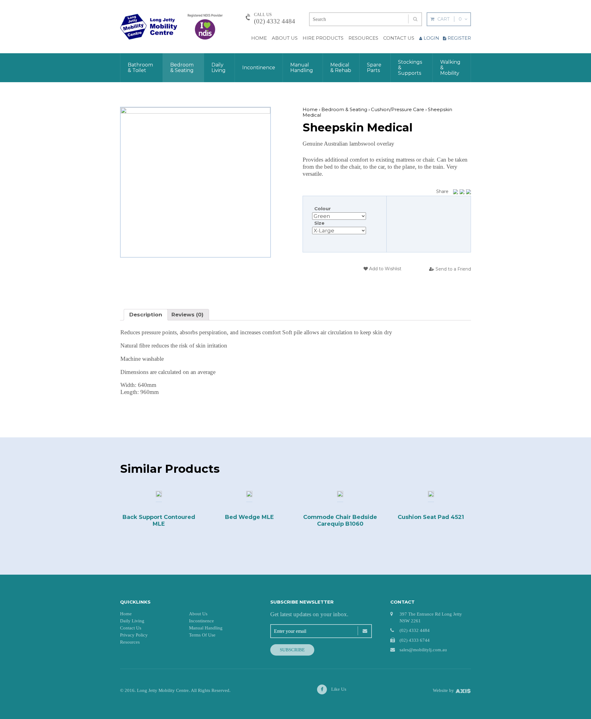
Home (259, 38)
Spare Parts (374, 67)
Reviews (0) (187, 314)
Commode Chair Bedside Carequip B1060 (340, 520)
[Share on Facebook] (455, 191)
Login (431, 38)
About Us (285, 38)
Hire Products (323, 38)
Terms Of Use (202, 635)
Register (459, 38)
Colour (322, 208)
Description (145, 314)
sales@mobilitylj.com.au (423, 649)
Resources (363, 38)
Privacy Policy (134, 635)
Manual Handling (301, 67)
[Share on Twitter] (462, 191)
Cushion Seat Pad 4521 (431, 517)
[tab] (146, 314)
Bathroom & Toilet (140, 67)
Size (319, 223)
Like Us (338, 689)
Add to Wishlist (384, 268)
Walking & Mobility (450, 67)
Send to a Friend (453, 269)
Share (442, 191)
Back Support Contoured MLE (159, 520)
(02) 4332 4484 (274, 21)
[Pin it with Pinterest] (468, 191)
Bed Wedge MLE (249, 517)
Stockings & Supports (410, 67)
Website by (444, 690)
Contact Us (398, 38)
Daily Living (218, 67)
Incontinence (258, 67)
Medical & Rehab (340, 67)
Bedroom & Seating (182, 67)
